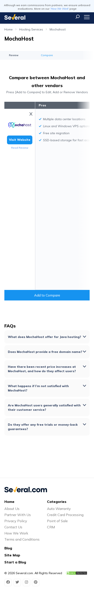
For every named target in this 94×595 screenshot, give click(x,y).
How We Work (16, 533)
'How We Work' (59, 8)
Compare (47, 55)
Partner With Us (17, 515)
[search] (78, 17)
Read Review (19, 147)
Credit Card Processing (65, 515)
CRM (51, 527)
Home (8, 29)
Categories (56, 501)
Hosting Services (31, 29)
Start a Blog (15, 562)
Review (13, 55)
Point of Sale (57, 521)
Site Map (12, 555)
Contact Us (13, 527)
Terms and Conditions (22, 539)
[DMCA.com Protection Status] (76, 573)
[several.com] (14, 17)
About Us (11, 508)
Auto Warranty (59, 508)
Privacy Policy (15, 521)
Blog (8, 548)
